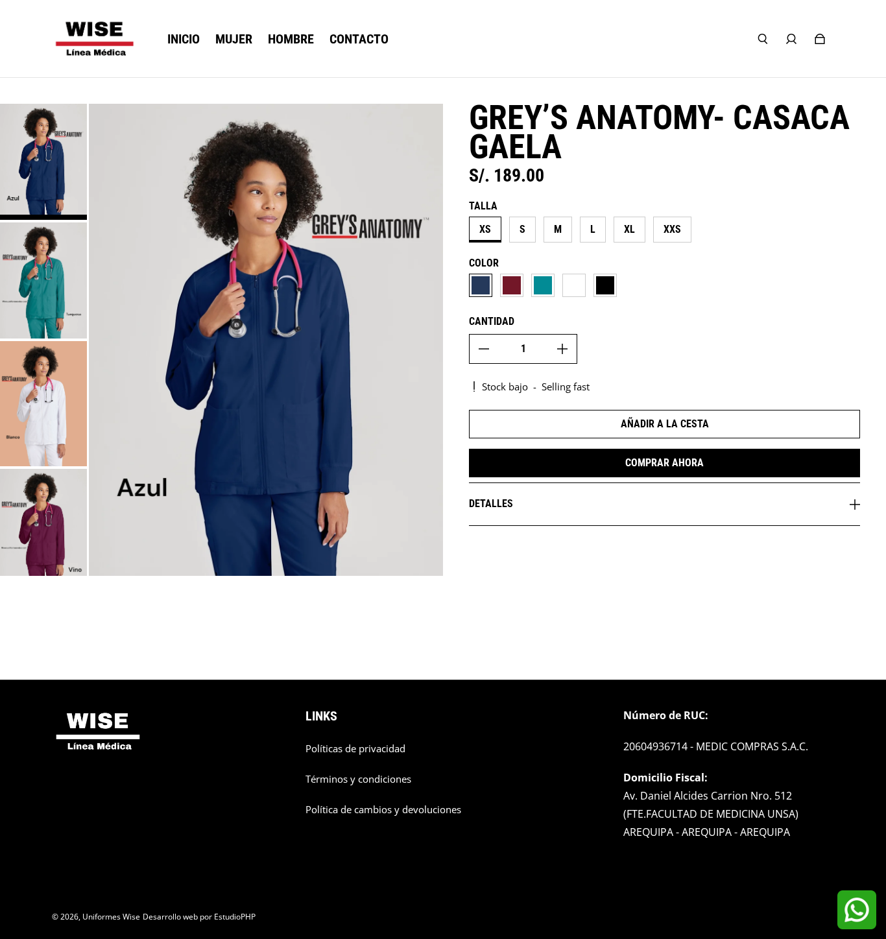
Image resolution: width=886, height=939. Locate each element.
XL (629, 229)
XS (485, 229)
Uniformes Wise (111, 916)
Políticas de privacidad (355, 748)
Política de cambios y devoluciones (383, 809)
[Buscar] (762, 39)
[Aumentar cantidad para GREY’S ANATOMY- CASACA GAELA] (562, 349)
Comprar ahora (664, 463)
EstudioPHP (235, 916)
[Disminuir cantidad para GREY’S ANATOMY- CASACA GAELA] (484, 349)
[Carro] (820, 39)
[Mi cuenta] (791, 39)
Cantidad (491, 321)
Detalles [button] (491, 503)
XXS (672, 229)
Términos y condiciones (358, 779)
